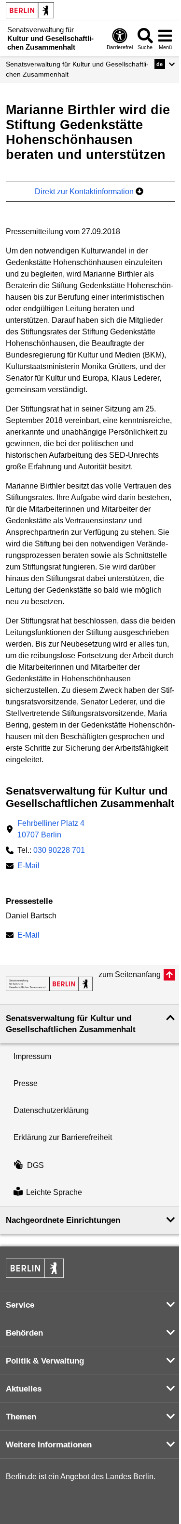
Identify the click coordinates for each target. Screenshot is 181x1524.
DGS (35, 1165)
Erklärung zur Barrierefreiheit (63, 1137)
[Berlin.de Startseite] (30, 10)
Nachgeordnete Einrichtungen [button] (63, 1220)
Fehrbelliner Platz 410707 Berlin (50, 829)
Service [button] (20, 1305)
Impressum (32, 1056)
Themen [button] (21, 1416)
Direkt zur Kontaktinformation (85, 191)
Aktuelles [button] (24, 1388)
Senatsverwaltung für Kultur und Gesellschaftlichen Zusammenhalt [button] (71, 1024)
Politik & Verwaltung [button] (45, 1360)
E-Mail (28, 866)
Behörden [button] (24, 1333)
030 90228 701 (59, 850)
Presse (26, 1083)
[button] (164, 64)
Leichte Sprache (54, 1192)
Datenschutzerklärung (51, 1110)
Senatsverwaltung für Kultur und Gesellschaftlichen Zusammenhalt (77, 69)
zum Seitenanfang (129, 974)
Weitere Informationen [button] (49, 1444)
